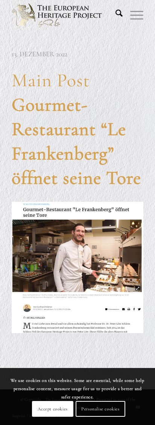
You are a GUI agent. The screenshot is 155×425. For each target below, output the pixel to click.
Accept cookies (52, 408)
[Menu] (133, 15)
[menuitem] (115, 15)
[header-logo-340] (64, 15)
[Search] (115, 15)
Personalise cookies (100, 408)
